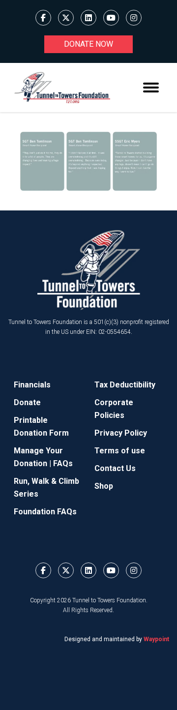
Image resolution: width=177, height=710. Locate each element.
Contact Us (115, 468)
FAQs (63, 463)
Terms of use (119, 450)
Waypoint (156, 639)
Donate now (88, 44)
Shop (103, 486)
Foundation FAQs (45, 511)
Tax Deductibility (124, 384)
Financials (32, 384)
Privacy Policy (120, 433)
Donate (27, 402)
